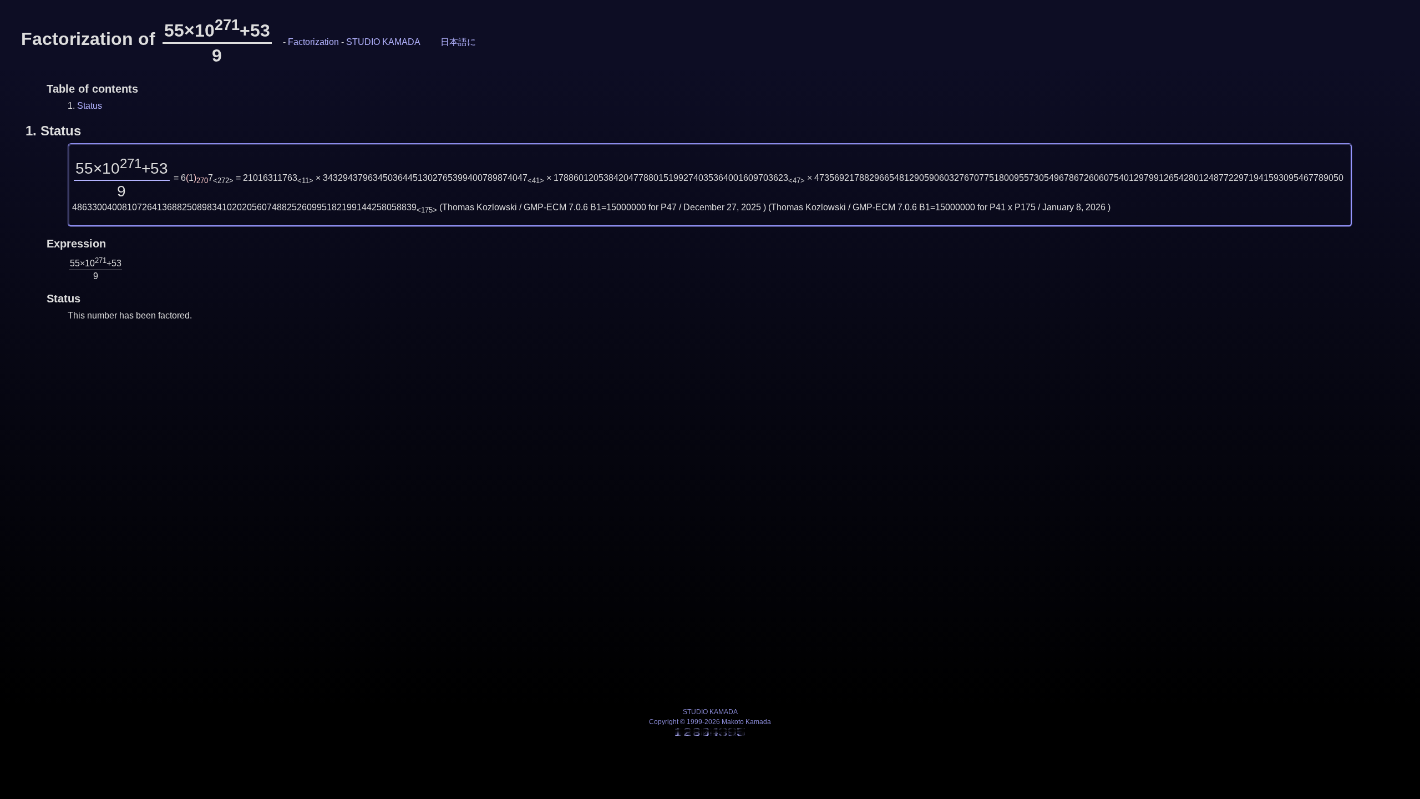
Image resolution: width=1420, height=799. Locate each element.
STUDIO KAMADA (383, 42)
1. (53, 130)
